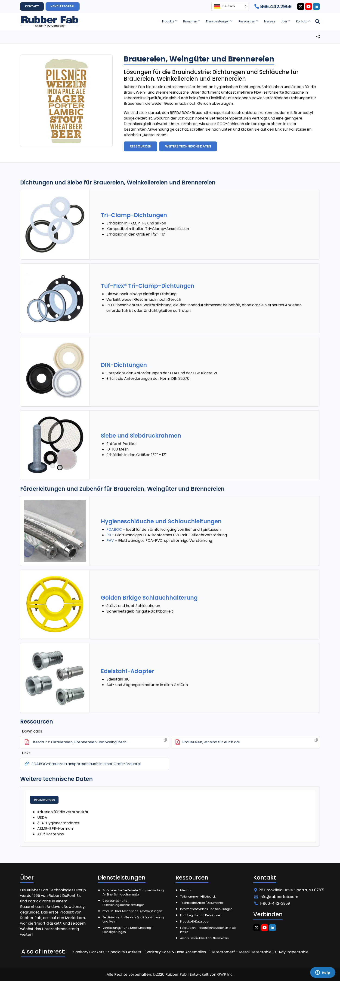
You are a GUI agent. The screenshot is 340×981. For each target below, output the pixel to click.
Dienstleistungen (217, 21)
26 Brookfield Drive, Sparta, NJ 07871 (292, 890)
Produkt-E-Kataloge (194, 921)
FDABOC (114, 529)
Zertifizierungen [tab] (44, 800)
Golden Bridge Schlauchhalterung (149, 597)
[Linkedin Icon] (316, 6)
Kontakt (301, 21)
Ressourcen (246, 21)
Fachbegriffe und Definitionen (201, 915)
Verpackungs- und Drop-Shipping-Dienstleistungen (127, 930)
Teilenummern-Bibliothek (198, 896)
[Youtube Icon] (308, 6)
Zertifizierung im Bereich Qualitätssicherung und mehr (133, 919)
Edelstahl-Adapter (127, 671)
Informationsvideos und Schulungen (206, 909)
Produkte (168, 21)
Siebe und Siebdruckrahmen (141, 435)
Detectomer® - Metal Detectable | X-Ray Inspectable (259, 952)
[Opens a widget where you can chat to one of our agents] (322, 973)
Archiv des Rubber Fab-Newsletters (204, 938)
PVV (110, 540)
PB (108, 535)
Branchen (190, 21)
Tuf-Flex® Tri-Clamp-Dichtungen (147, 286)
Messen (269, 21)
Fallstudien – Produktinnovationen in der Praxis (208, 930)
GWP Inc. (225, 974)
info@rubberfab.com (279, 896)
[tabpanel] (170, 823)
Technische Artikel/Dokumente (201, 903)
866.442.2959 (275, 6)
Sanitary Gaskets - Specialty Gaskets (107, 952)
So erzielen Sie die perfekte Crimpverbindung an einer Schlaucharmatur (133, 892)
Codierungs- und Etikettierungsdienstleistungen (123, 903)
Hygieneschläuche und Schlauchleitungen (161, 521)
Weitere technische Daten (188, 146)
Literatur (185, 890)
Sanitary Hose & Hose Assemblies (176, 952)
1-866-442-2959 (275, 903)
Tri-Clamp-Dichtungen (134, 215)
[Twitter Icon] (300, 6)
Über (284, 21)
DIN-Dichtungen (124, 365)
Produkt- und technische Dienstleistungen (132, 911)
